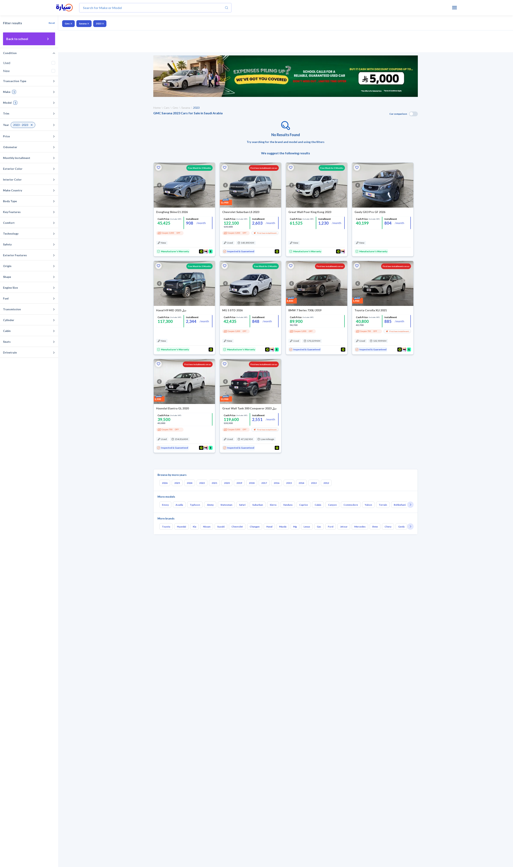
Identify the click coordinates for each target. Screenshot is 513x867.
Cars (167, 107)
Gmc (67, 23)
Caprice (303, 504)
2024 (189, 482)
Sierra (273, 504)
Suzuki (221, 526)
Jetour (343, 526)
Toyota (166, 526)
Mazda (282, 526)
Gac (319, 526)
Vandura (287, 504)
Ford (330, 526)
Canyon (332, 504)
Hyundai (181, 526)
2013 (314, 482)
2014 (301, 482)
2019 (239, 482)
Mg (295, 526)
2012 (326, 482)
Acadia (179, 504)
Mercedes (360, 526)
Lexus (307, 526)
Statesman (226, 504)
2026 (165, 482)
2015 (289, 482)
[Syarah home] (64, 8)
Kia (194, 526)
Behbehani (400, 504)
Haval (269, 526)
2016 (276, 482)
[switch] (413, 114)
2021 (214, 482)
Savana (83, 23)
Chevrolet (237, 526)
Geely (401, 526)
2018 (251, 482)
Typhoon (195, 504)
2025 (177, 482)
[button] (158, 167)
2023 (98, 23)
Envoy (165, 504)
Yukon (368, 504)
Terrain (383, 504)
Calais (318, 504)
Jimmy (210, 504)
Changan (255, 526)
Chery (388, 526)
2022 (202, 482)
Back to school (17, 39)
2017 (264, 482)
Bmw (375, 526)
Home (157, 107)
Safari (242, 504)
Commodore (350, 504)
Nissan (206, 526)
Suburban (257, 504)
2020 (227, 482)
